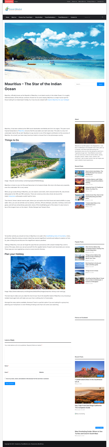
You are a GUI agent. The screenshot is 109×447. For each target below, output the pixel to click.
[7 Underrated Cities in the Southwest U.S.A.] (79, 205)
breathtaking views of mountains (56, 236)
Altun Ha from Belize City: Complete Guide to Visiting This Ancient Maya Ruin (95, 248)
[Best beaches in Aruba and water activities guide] (79, 265)
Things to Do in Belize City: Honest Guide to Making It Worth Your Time (93, 256)
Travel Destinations (50, 17)
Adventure (12, 196)
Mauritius (22, 131)
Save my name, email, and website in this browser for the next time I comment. (27, 378)
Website (41, 372)
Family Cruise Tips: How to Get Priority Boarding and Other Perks (94, 196)
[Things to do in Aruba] (79, 273)
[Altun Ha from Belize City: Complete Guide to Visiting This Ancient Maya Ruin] (79, 249)
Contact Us (100, 1)
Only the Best (38, 17)
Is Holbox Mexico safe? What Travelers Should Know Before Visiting (94, 181)
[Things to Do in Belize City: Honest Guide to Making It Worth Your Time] (79, 257)
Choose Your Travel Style (25, 17)
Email (7, 372)
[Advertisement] (72, 8)
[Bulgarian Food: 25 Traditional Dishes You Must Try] (79, 189)
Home (68, 1)
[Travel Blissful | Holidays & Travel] (13, 8)
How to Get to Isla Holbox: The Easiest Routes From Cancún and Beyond (94, 172)
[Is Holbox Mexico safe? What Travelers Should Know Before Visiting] (79, 181)
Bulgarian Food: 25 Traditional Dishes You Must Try (27, 1)
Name (7, 366)
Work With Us (82, 1)
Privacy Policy (91, 1)
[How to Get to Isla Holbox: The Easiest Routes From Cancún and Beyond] (79, 173)
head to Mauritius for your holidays (58, 100)
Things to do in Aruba (92, 270)
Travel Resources (62, 17)
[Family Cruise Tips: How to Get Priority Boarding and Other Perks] (79, 197)
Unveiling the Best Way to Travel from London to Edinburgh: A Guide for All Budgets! (95, 280)
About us (74, 1)
